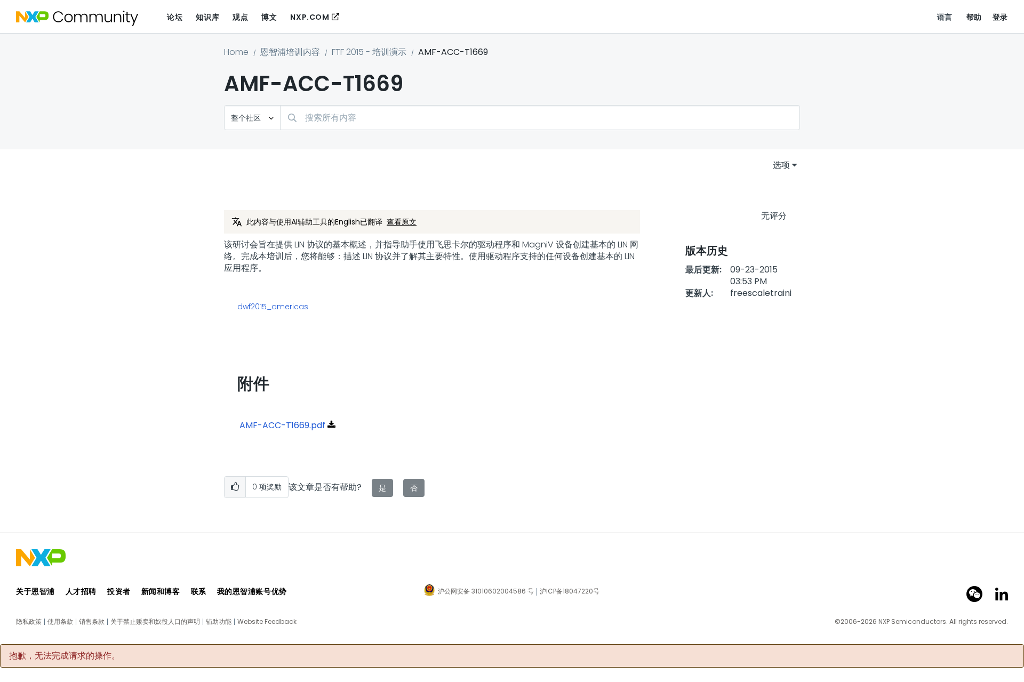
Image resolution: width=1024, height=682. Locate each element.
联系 (198, 591)
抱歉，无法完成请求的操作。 (64, 656)
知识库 (207, 17)
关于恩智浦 (35, 591)
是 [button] (382, 488)
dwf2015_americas (272, 306)
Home (236, 52)
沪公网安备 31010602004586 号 (486, 592)
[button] (235, 487)
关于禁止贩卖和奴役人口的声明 (155, 622)
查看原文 (402, 221)
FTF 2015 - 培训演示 (369, 52)
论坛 (174, 17)
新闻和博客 (160, 591)
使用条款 (60, 622)
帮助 (974, 17)
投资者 (119, 591)
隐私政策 (29, 622)
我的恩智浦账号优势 (252, 591)
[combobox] (540, 117)
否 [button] (414, 488)
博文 (269, 17)
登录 (1000, 17)
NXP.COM (309, 17)
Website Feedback (267, 622)
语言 (945, 17)
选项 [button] (781, 165)
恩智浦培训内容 (290, 52)
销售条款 (92, 622)
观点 (240, 17)
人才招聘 (81, 591)
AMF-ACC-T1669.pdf (282, 425)
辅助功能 (218, 622)
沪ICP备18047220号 (569, 591)
